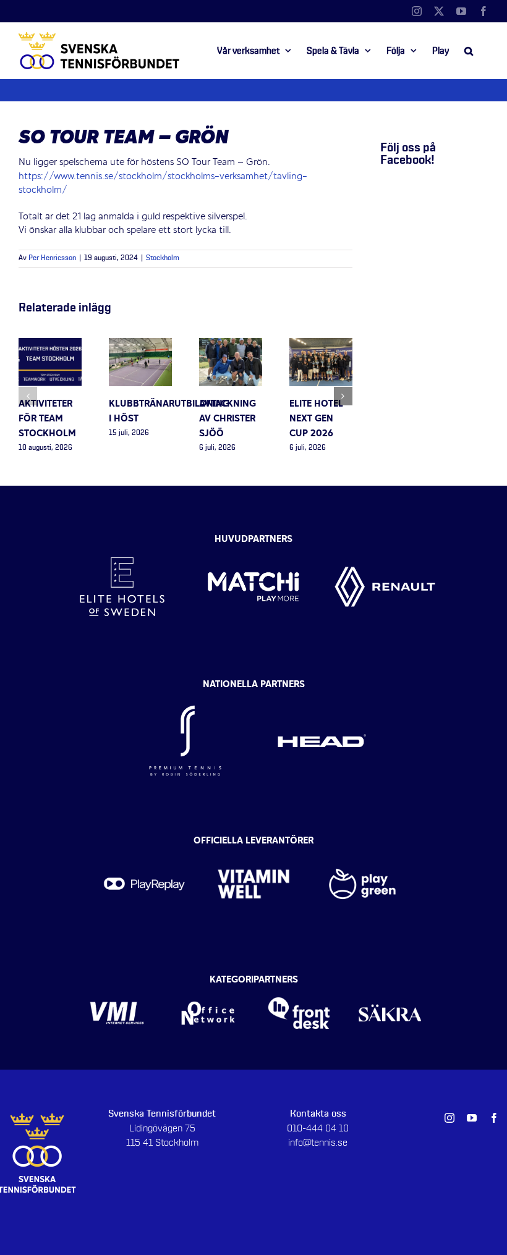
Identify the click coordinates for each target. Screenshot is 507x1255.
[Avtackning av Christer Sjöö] (230, 345)
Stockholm (162, 258)
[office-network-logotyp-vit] (208, 983)
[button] (468, 50)
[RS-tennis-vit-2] (185, 688)
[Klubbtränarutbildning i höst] (140, 345)
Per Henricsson (52, 258)
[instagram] (449, 1118)
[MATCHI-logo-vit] (253, 536)
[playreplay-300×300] (144, 844)
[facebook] (494, 1118)
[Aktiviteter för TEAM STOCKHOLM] (50, 345)
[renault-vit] (385, 536)
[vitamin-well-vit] (254, 844)
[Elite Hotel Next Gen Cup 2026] (320, 345)
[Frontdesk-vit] (299, 983)
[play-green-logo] (362, 844)
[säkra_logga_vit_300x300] (390, 983)
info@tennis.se (317, 1142)
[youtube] (472, 1118)
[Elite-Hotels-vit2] (122, 536)
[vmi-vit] (116, 983)
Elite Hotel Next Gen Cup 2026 (316, 419)
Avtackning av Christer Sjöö (227, 419)
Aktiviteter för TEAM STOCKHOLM (47, 419)
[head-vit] (322, 688)
